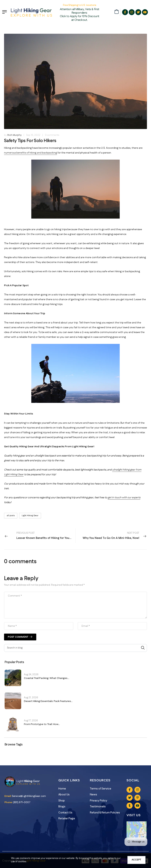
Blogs (61, 806)
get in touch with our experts (124, 497)
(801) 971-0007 (21, 802)
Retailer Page (66, 818)
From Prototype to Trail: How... (42, 724)
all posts (11, 515)
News (93, 794)
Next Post (111, 535)
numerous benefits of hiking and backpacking (30, 153)
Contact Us (65, 813)
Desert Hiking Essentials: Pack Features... (48, 701)
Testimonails (98, 806)
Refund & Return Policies (105, 813)
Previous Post (46, 535)
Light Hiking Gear (30, 515)
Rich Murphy (14, 135)
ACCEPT (136, 859)
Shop (61, 801)
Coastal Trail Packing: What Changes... (46, 678)
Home (62, 789)
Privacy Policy (98, 801)
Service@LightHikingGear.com (29, 796)
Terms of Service (100, 789)
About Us (64, 794)
